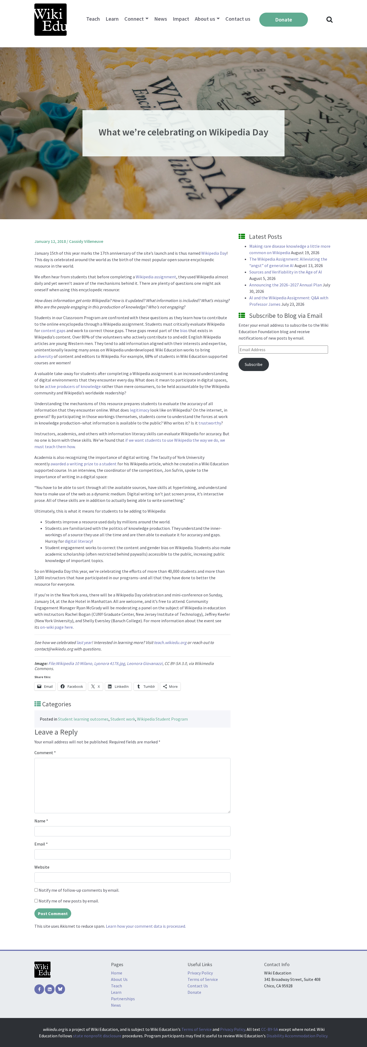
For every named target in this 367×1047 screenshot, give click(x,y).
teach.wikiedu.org (170, 642)
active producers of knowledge (73, 386)
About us (205, 18)
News (160, 18)
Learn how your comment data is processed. (146, 926)
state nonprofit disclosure (97, 1035)
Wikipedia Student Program (162, 719)
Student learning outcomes (83, 719)
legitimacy (139, 410)
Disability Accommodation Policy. (297, 1035)
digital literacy (78, 541)
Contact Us (198, 985)
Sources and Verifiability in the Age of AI (285, 272)
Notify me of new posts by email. (69, 901)
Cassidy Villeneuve (86, 241)
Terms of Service (203, 979)
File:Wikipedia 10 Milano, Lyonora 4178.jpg (86, 663)
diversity (45, 356)
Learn (112, 18)
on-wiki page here (56, 627)
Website (41, 867)
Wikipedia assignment (156, 276)
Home (116, 973)
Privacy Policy (200, 973)
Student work (122, 719)
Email (41, 844)
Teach (93, 18)
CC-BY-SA (269, 1029)
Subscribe (253, 364)
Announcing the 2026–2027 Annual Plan (285, 284)
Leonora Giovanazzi (145, 663)
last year (84, 642)
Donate (283, 19)
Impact (181, 18)
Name (41, 820)
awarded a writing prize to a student (84, 463)
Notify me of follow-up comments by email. (79, 890)
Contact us (237, 18)
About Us (119, 979)
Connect (134, 18)
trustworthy (210, 423)
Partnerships (123, 998)
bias (184, 330)
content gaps (53, 330)
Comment (45, 752)
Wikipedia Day (213, 253)
